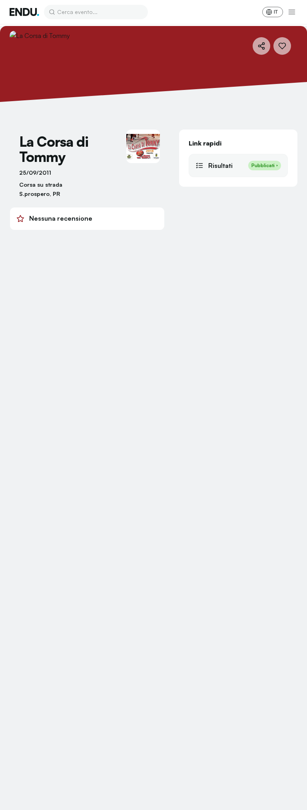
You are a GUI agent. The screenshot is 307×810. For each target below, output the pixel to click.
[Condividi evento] (261, 46)
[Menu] (291, 12)
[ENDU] (24, 12)
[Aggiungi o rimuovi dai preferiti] (282, 46)
